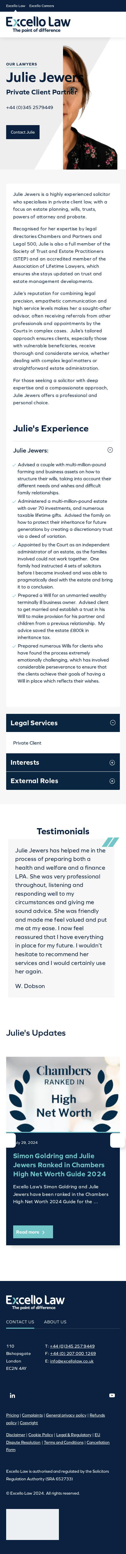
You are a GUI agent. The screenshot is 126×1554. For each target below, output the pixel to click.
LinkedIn (12, 1395)
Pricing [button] (12, 1415)
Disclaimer (15, 1434)
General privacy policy (66, 1415)
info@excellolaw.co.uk (71, 1361)
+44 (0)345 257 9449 (72, 1346)
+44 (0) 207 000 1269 (73, 1353)
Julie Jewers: (30, 450)
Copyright (29, 1422)
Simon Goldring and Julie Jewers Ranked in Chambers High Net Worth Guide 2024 (59, 1165)
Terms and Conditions (64, 1442)
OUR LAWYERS (21, 64)
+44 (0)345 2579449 (29, 107)
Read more (28, 1231)
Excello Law (15, 6)
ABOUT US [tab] (55, 1322)
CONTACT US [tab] (20, 1322)
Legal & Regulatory (73, 1434)
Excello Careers (41, 6)
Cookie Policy (40, 1434)
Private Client (27, 742)
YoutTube (112, 1395)
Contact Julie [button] (23, 132)
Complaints (32, 1415)
